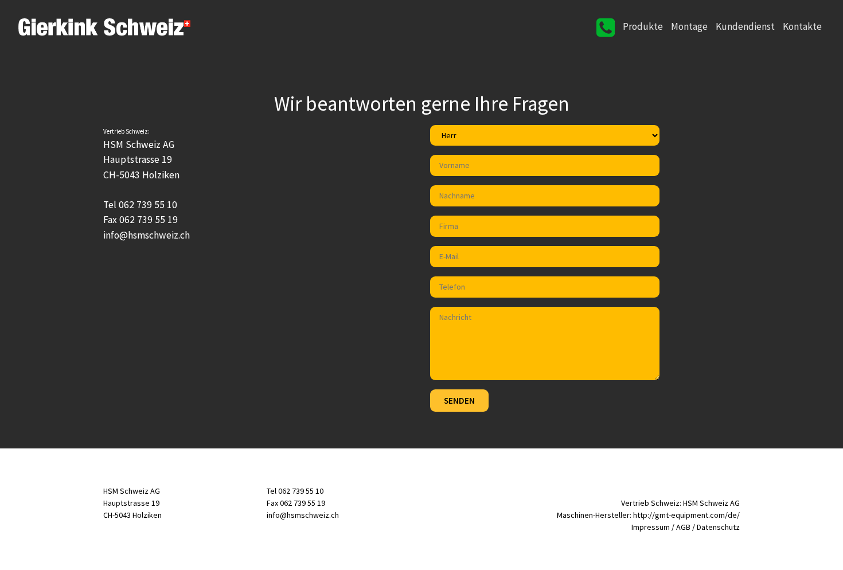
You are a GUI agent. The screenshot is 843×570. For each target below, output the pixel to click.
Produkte (643, 26)
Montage (689, 26)
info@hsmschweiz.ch (303, 515)
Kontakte (802, 26)
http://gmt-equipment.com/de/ (686, 515)
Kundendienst (745, 26)
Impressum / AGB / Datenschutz (685, 527)
